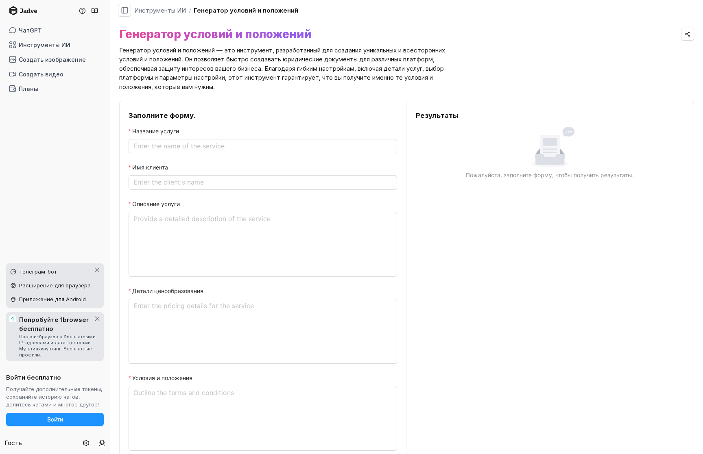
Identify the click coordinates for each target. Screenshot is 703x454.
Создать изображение (52, 59)
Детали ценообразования (167, 290)
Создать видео (41, 74)
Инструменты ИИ (44, 44)
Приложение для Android (52, 299)
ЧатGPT (30, 30)
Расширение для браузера (55, 285)
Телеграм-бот (38, 271)
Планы (28, 88)
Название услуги (155, 131)
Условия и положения (162, 377)
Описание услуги (156, 203)
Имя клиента (150, 167)
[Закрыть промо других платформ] (97, 270)
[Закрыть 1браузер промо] (97, 319)
